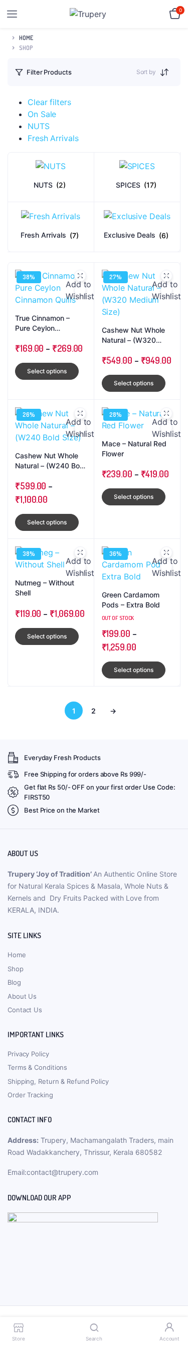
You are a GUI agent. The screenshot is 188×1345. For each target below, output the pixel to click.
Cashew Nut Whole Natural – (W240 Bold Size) (50, 460)
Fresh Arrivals (53, 138)
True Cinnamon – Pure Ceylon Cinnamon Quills (42, 323)
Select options (47, 371)
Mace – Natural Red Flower (134, 448)
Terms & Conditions (37, 1067)
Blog (14, 982)
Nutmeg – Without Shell (44, 587)
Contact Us (25, 1010)
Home (26, 38)
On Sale (42, 114)
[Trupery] (94, 14)
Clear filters (49, 102)
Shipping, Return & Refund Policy (58, 1081)
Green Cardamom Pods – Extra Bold (131, 599)
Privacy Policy (28, 1054)
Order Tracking (30, 1095)
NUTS (39, 126)
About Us (22, 996)
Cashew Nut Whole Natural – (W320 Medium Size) (133, 335)
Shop (16, 969)
